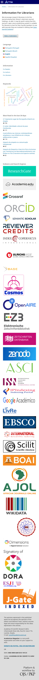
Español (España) (11, 57)
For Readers (6, 69)
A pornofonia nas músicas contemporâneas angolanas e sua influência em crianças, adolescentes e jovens (17, 135)
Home (4, 7)
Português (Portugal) (12, 48)
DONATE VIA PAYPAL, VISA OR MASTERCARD (19, 646)
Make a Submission (10, 36)
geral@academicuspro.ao (17, 635)
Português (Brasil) (11, 51)
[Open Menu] (2, 2)
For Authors (6, 72)
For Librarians (7, 75)
